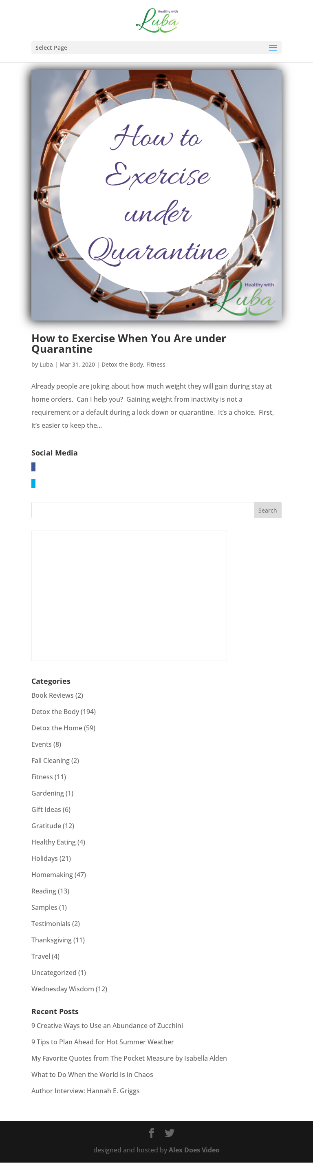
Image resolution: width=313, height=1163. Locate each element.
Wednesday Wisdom (62, 988)
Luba (46, 364)
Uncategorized (54, 972)
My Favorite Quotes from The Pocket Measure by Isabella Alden (129, 1058)
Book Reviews (52, 695)
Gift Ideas (46, 809)
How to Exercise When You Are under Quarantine (128, 343)
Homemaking (52, 874)
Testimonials (51, 923)
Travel (40, 956)
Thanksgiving (51, 939)
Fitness (155, 364)
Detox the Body (122, 364)
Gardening (47, 793)
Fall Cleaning (50, 760)
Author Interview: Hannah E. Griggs (85, 1090)
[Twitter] (33, 483)
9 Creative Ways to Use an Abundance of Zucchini (107, 1025)
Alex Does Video (194, 1149)
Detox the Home (56, 727)
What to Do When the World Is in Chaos (92, 1074)
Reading (43, 891)
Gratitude (46, 825)
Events (41, 744)
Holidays (44, 858)
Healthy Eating (53, 842)
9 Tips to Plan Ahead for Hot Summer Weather (102, 1041)
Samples (44, 907)
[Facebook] (33, 466)
